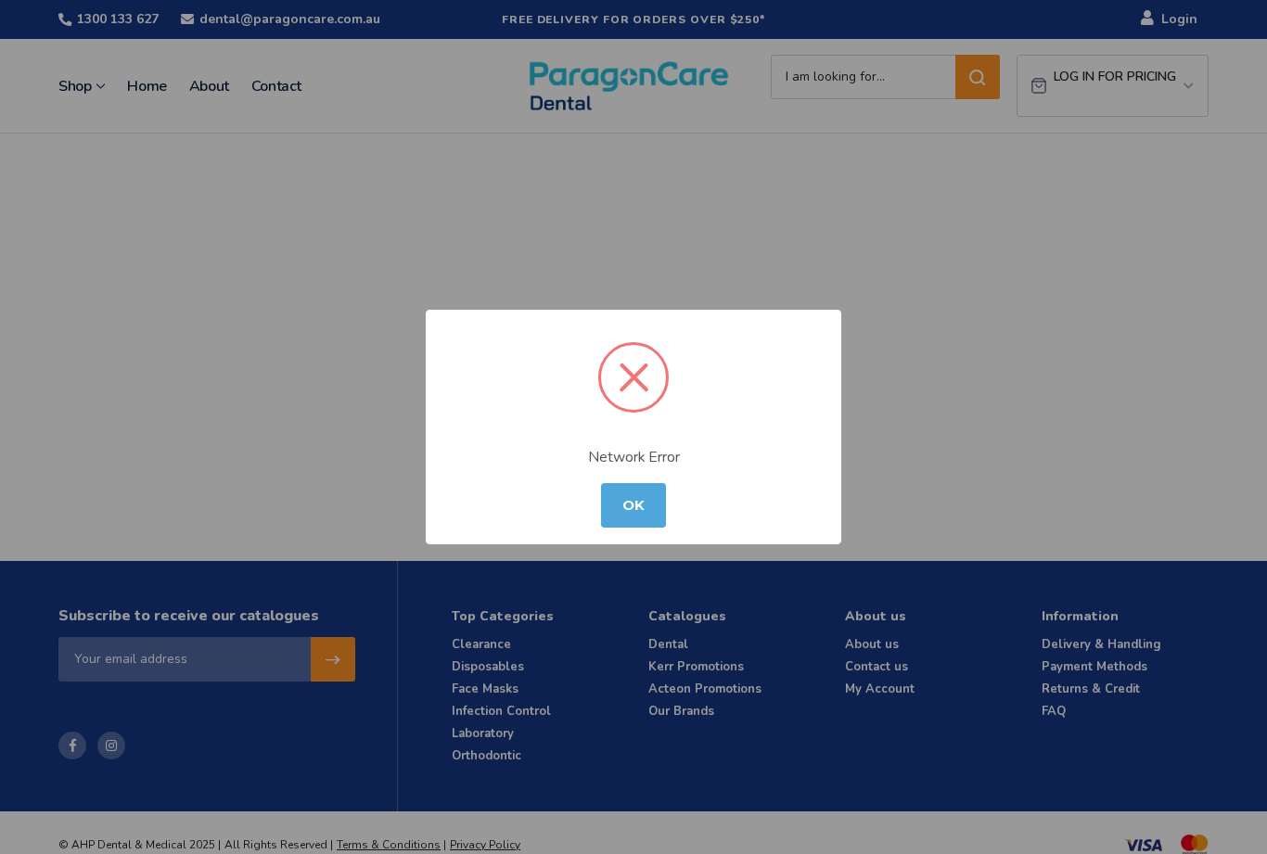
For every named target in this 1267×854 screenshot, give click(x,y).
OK (633, 505)
